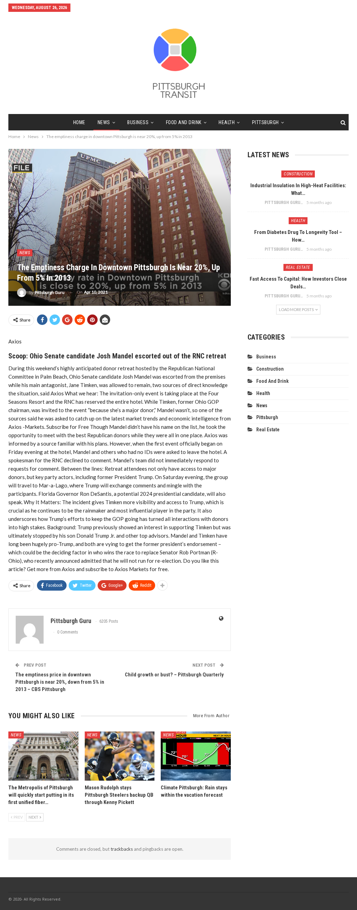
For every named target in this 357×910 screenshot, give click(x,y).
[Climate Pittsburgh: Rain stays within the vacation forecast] (196, 755)
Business (138, 122)
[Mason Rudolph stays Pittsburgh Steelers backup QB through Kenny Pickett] (120, 755)
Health (227, 122)
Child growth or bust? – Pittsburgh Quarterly (174, 675)
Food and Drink (184, 122)
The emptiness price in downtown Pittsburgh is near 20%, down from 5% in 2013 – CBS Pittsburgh (59, 682)
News (104, 122)
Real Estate (298, 267)
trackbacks (122, 849)
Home (79, 122)
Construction (298, 174)
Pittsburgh (265, 122)
